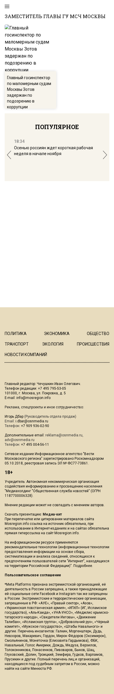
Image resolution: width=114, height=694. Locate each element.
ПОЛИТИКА (16, 333)
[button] (9, 155)
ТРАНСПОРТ (17, 344)
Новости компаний (26, 354)
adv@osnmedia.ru (19, 440)
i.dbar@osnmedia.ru (31, 421)
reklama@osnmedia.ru (63, 435)
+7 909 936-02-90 (35, 426)
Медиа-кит (52, 514)
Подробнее (82, 566)
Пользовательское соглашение (33, 575)
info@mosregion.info (33, 398)
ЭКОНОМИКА (57, 333)
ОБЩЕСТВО (98, 333)
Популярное (57, 127)
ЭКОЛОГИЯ (52, 344)
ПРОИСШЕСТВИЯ (93, 344)
